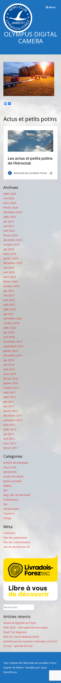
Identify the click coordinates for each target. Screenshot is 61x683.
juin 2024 (8, 249)
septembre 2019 (13, 346)
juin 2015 (8, 434)
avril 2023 (9, 272)
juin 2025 (8, 221)
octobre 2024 (11, 244)
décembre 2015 (12, 415)
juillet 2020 (9, 327)
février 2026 (10, 207)
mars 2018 (9, 374)
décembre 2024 (12, 240)
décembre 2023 (12, 263)
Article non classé (13, 476)
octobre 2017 (11, 387)
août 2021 (9, 304)
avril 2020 (9, 337)
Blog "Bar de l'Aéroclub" (17, 495)
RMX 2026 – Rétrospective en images (25, 627)
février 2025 (10, 235)
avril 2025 (9, 230)
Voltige (7, 518)
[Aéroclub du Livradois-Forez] (17, 31)
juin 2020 (8, 332)
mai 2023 (8, 267)
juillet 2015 (9, 429)
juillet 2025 (9, 216)
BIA (5, 490)
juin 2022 (8, 290)
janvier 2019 (10, 350)
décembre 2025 (12, 212)
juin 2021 (8, 313)
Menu (52, 7)
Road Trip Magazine (15, 632)
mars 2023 (9, 277)
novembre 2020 (12, 318)
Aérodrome (10, 471)
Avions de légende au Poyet (19, 622)
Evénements (10, 499)
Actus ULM (9, 467)
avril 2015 (9, 438)
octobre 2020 (11, 323)
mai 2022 (8, 295)
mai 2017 (8, 406)
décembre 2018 (12, 355)
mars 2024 (9, 253)
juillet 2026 (9, 193)
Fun (5, 504)
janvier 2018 (10, 383)
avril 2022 (9, 300)
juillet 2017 (9, 397)
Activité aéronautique (15, 462)
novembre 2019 (12, 341)
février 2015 (10, 448)
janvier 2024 (10, 258)
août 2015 (9, 424)
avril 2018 (9, 369)
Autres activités (12, 481)
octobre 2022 (11, 286)
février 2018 (10, 378)
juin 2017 (8, 401)
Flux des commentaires (16, 542)
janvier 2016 (10, 411)
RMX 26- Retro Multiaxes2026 (21, 636)
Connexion (9, 533)
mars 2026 (9, 203)
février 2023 (10, 281)
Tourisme (9, 513)
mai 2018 (8, 364)
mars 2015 (9, 443)
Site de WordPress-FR (16, 546)
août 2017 (9, 392)
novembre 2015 (12, 420)
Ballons (7, 485)
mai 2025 (8, 226)
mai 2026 (8, 198)
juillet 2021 (9, 309)
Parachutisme (11, 508)
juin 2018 (8, 360)
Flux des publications (15, 537)
